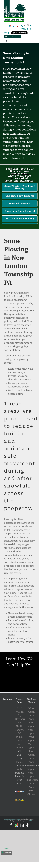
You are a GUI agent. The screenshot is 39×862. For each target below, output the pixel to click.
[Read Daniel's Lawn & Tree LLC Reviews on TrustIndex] (6, 853)
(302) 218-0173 (19, 755)
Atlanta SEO (28, 821)
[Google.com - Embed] (7, 718)
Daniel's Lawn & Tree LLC (12, 819)
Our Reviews (19, 33)
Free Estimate (12, 36)
